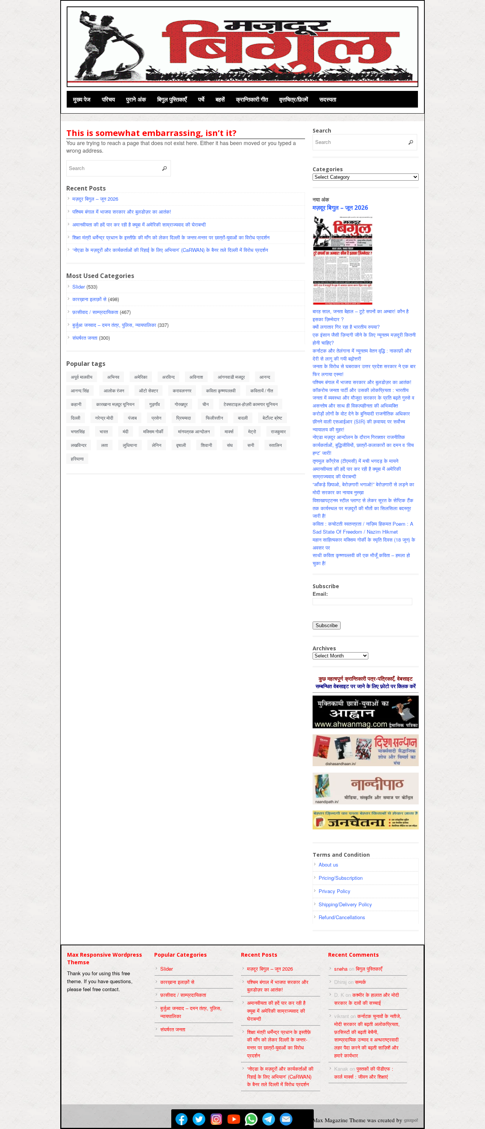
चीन (205, 404)
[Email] (286, 1119)
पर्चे (201, 99)
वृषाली (181, 445)
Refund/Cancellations (342, 917)
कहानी (76, 404)
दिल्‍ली (75, 417)
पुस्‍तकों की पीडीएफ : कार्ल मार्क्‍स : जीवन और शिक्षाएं (363, 1072)
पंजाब (132, 417)
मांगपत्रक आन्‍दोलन (194, 431)
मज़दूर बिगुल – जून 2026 (95, 198)
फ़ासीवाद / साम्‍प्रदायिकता (95, 311)
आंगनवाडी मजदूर (231, 376)
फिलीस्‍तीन (214, 417)
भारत (104, 431)
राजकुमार (278, 431)
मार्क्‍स (229, 431)
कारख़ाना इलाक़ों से (89, 299)
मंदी (125, 431)
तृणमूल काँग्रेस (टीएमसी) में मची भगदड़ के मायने (355, 460)
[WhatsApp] (251, 1119)
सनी (250, 445)
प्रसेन (156, 417)
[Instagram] (216, 1119)
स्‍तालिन (275, 445)
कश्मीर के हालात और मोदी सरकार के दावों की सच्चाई (366, 998)
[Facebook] (181, 1119)
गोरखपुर (181, 404)
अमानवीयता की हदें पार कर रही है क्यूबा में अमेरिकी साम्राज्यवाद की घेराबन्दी (139, 224)
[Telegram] (268, 1119)
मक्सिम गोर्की (153, 431)
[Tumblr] (303, 1119)
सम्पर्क (360, 981)
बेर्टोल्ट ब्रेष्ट (272, 417)
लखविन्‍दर (78, 445)
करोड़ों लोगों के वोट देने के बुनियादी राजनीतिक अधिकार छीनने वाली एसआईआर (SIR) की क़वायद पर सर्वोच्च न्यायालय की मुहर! (361, 421)
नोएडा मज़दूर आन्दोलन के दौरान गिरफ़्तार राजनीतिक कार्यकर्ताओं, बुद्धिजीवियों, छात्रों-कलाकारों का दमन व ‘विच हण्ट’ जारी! (363, 444)
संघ (230, 445)
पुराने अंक (136, 99)
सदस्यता (327, 99)
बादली (243, 417)
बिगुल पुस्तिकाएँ (172, 99)
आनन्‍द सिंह (80, 390)
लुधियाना (130, 445)
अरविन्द (168, 376)
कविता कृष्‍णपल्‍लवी (221, 390)
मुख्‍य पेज (82, 99)
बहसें (220, 99)
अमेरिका (140, 376)
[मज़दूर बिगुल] (242, 46)
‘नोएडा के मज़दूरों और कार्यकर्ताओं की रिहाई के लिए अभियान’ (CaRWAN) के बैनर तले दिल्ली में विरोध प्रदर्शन (170, 249)
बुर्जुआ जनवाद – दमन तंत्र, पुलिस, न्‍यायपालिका (114, 324)
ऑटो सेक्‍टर (148, 390)
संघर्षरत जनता (84, 337)
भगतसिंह (78, 431)
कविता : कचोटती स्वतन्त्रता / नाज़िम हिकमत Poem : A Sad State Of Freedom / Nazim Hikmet (363, 527)
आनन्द (265, 376)
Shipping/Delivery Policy (345, 904)
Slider (78, 286)
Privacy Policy (334, 891)
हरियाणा (77, 458)
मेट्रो (252, 431)
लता (104, 445)
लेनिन (156, 445)
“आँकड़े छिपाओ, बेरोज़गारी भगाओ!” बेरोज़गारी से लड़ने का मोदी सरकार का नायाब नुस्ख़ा (363, 488)
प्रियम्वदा (183, 417)
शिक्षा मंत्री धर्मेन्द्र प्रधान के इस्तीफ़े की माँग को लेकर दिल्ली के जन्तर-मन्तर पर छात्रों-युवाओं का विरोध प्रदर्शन (170, 237)
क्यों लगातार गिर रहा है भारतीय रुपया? (346, 326)
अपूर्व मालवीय (81, 376)
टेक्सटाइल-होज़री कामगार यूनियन (251, 404)
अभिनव (113, 376)
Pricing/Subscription (341, 877)
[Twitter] (199, 1119)
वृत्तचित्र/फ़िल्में (293, 99)
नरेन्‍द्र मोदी (104, 417)
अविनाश (196, 376)
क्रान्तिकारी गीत (252, 99)
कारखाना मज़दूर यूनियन (115, 404)
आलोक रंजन (114, 390)
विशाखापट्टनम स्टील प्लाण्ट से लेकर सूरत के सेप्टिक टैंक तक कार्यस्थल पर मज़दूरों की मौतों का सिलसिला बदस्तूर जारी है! (363, 508)
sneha (340, 968)
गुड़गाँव (154, 404)
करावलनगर (182, 390)
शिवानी (206, 445)
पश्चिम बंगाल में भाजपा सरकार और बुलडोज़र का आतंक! (121, 211)
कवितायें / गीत (261, 390)
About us (328, 864)
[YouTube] (233, 1119)
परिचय (108, 99)
